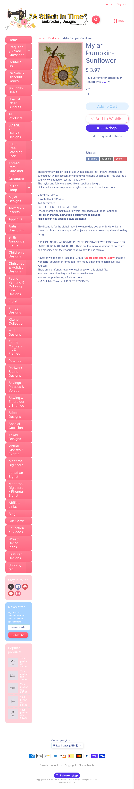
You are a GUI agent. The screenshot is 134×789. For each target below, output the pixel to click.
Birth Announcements (17, 241)
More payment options (107, 136)
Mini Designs (15, 332)
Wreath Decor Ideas (14, 543)
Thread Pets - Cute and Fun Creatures (16, 171)
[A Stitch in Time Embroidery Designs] (46, 19)
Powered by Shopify (67, 782)
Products (53, 38)
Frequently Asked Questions (20, 51)
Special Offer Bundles (15, 103)
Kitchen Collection (16, 321)
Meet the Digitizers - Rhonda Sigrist (16, 489)
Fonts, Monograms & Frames (15, 347)
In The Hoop (20, 188)
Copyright (70, 765)
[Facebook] (18, 587)
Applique (15, 219)
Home (13, 40)
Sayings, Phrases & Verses (16, 387)
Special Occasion (16, 426)
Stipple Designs (15, 415)
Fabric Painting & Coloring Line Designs (16, 286)
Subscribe (18, 635)
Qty (88, 88)
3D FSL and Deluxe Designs (15, 131)
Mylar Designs (15, 199)
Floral (13, 301)
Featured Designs (15, 556)
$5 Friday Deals (16, 90)
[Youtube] (11, 593)
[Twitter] (11, 587)
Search (44, 765)
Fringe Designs (15, 310)
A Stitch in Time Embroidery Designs (66, 780)
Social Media (86, 765)
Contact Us (15, 64)
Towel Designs (15, 437)
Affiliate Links (15, 505)
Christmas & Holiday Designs (20, 267)
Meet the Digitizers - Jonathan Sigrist (16, 469)
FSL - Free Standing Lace (20, 150)
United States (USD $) (65, 745)
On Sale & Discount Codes (16, 77)
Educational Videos (16, 530)
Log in (108, 4)
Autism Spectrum (16, 228)
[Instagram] (18, 593)
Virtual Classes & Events (16, 450)
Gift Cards (16, 521)
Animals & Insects (16, 210)
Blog (12, 514)
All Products (15, 116)
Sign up (121, 4)
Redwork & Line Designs (15, 372)
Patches (15, 361)
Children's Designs (16, 254)
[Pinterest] (25, 587)
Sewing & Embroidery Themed (16, 402)
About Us (56, 765)
